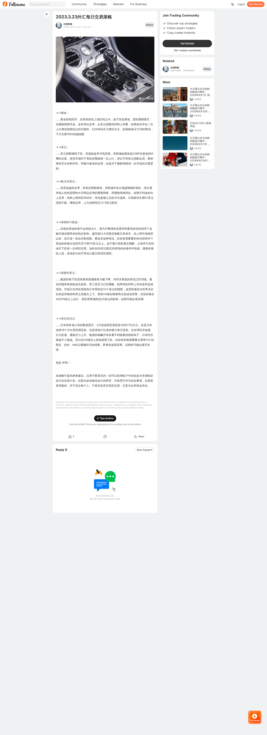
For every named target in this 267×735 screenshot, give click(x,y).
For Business (138, 4)
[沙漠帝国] (166, 69)
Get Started (256, 4)
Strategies (100, 4)
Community (79, 4)
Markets (118, 4)
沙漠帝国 (68, 24)
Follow (149, 24)
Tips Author (107, 418)
